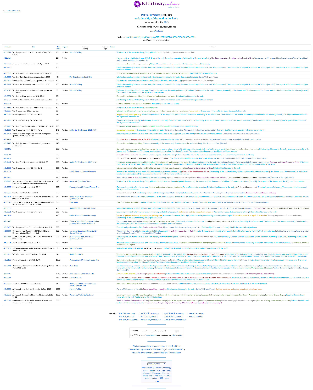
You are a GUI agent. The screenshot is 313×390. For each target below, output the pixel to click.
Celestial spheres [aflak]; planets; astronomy (134, 103)
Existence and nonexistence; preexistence (133, 64)
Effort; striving (122, 177)
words (58, 48)
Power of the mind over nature (194, 187)
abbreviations (151, 335)
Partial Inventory (151, 14)
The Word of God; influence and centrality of (205, 303)
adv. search (147, 373)
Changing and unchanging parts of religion (133, 277)
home (144, 368)
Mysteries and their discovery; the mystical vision (182, 227)
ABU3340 (7, 67)
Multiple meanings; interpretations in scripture (238, 301)
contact (154, 378)
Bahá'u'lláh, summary (149, 313)
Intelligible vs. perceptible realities (130, 248)
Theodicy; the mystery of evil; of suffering (238, 155)
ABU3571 (7, 52)
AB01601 (7, 177)
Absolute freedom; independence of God (132, 301)
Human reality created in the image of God (133, 58)
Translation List (75, 277)
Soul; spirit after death (153, 52)
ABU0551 (7, 212)
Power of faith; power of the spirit (129, 289)
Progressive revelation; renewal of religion (214, 277)
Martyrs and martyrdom (153, 248)
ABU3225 (7, 77)
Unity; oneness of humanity (261, 268)
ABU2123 (7, 126)
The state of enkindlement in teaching (242, 177)
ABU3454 (7, 73)
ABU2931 (7, 96)
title (33, 47)
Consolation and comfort (126, 158)
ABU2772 (7, 107)
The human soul (219, 67)
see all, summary (196, 313)
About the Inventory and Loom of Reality (149, 353)
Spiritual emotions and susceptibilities (194, 139)
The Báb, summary (127, 313)
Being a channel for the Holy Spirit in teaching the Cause (287, 208)
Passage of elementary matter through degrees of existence (202, 243)
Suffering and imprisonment (246, 187)
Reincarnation (194, 111)
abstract (112, 47)
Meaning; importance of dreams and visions (285, 216)
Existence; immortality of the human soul (196, 67)
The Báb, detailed (126, 317)
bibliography (147, 375)
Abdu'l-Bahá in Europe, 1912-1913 (83, 130)
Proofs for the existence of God (200, 168)
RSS (161, 378)
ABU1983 (7, 130)
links (168, 375)
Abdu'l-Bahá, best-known (175, 320)
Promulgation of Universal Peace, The (84, 187)
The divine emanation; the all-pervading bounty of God (232, 58)
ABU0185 (7, 254)
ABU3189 (7, 81)
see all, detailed (196, 317)
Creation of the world (157, 301)
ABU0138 (7, 260)
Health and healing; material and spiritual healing (136, 126)
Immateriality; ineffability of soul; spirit (210, 149)
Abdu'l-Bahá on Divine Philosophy (83, 172)
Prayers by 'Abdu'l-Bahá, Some (82, 295)
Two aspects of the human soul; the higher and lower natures (140, 92)
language (65, 47)
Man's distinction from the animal (129, 283)
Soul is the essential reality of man (208, 134)
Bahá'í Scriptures (76, 254)
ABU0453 (7, 227)
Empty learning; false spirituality (129, 115)
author (152, 370)
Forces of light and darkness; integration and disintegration (139, 216)
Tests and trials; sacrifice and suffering (284, 162)
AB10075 (7, 103)
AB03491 (7, 149)
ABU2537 (7, 111)
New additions (175, 353)
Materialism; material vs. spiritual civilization (195, 212)
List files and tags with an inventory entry (146, 349)
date (163, 370)
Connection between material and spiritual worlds (136, 73)
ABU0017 (7, 301)
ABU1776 (7, 143)
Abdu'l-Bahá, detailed (173, 317)
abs (180, 335)
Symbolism (167, 52)
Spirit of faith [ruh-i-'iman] (208, 77)
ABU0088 (7, 289)
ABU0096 (7, 283)
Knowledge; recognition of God (181, 231)
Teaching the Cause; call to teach (217, 221)
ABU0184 (7, 248)
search (145, 370)
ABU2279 (7, 115)
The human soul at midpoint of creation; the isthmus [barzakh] (250, 67)
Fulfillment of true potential (127, 196)
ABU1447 (7, 162)
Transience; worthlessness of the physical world (272, 58)
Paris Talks (74, 202)
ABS (173, 335)
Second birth (170, 193)
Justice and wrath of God (152, 227)
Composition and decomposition (129, 96)
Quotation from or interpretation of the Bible (133, 139)
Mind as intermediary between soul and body (134, 67)
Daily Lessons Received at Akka (82, 274)
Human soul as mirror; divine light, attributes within (175, 149)
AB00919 (7, 196)
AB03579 (7, 155)
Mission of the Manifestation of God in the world (205, 254)
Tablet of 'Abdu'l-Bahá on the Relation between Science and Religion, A (84, 222)
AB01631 (7, 181)
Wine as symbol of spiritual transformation (200, 130)
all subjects (158, 31)
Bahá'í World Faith (77, 196)
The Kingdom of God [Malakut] (215, 143)
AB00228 (7, 237)
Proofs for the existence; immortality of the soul (135, 81)
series (158, 368)
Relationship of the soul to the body (156, 18)
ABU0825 (7, 187)
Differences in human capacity (128, 120)
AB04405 (7, 139)
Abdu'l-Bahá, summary (174, 313)
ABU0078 (7, 295)
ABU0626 (7, 202)
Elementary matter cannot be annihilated (132, 295)
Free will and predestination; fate (129, 227)
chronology (166, 368)
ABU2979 (7, 90)
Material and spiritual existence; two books (172, 73)
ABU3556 (7, 64)
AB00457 (7, 221)
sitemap (151, 368)
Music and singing (162, 126)
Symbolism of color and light (183, 52)
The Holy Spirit (259, 208)
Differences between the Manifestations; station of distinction (174, 277)
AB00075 (7, 274)
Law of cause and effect (178, 168)
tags (169, 370)
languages (157, 373)
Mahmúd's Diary (76, 52)
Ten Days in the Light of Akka (81, 77)
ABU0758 (7, 193)
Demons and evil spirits (126, 274)
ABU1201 (7, 172)
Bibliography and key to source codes (149, 346)
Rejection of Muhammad (155, 274)
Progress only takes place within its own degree (169, 111)
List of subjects (174, 346)
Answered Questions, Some (80, 181)
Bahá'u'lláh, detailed (149, 317)
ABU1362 (7, 168)
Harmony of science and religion (129, 221)
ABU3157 (7, 84)
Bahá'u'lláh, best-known (150, 320)
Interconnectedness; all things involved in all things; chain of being (142, 168)
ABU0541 (7, 216)
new (167, 378)
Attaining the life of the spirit (127, 231)
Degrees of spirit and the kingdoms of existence (135, 254)
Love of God (133, 177)
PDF (166, 22)
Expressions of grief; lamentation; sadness (153, 158)
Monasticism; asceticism (126, 130)
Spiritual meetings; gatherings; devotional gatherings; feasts (239, 289)
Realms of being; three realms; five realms (273, 301)
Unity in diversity (151, 107)
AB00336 (7, 231)
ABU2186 (7, 120)
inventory (7, 47)
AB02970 (7, 158)
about (147, 378)
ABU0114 (7, 266)
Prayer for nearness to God (127, 155)
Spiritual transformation (174, 130)
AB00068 (7, 277)
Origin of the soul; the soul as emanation (166, 58)
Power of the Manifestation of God (195, 172)
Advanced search (176, 349)
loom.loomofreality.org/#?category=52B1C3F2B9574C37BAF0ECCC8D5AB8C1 (161, 37)
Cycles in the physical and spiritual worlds (182, 301)
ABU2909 (7, 100)
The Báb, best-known (128, 320)
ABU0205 (7, 243)
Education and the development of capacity (133, 111)
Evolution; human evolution (127, 202)
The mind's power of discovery (263, 164)
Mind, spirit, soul (13, 10)
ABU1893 (7, 134)
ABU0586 (7, 208)
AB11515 (7, 58)
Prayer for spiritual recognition (154, 289)
